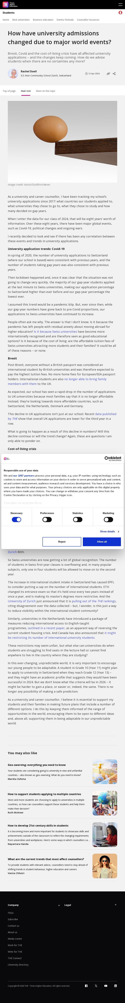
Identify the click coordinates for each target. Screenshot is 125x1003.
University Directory (18, 964)
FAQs (11, 912)
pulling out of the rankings (94, 601)
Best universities (21, 19)
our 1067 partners (24, 475)
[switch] (47, 519)
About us (12, 932)
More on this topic (45, 90)
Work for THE (15, 945)
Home (6, 19)
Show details (107, 531)
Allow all (102, 541)
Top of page (9, 90)
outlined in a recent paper (46, 628)
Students (8, 12)
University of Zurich (22, 601)
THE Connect (15, 958)
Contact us (13, 925)
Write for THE (15, 951)
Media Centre (15, 938)
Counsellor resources (88, 19)
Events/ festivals (65, 19)
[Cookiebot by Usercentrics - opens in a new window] (107, 458)
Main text (26, 90)
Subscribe (13, 919)
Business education (43, 19)
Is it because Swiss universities (55, 331)
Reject (61, 541)
